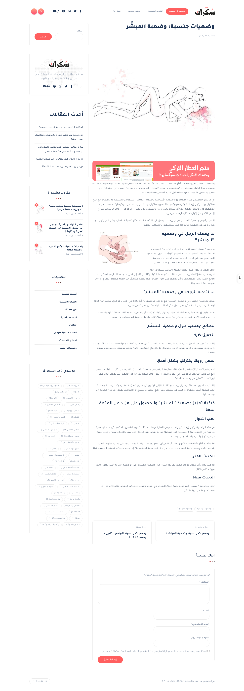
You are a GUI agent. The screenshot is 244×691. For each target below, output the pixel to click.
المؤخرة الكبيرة (45, 487)
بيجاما (76, 493)
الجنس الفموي (71, 430)
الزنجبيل (75, 462)
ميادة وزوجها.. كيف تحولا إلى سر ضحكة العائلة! (59, 159)
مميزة (76, 518)
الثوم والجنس (57, 417)
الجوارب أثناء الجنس (70, 443)
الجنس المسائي (48, 430)
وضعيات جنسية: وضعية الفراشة (187, 533)
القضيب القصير (55, 480)
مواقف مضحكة (57, 518)
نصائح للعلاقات (68, 340)
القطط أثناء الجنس (70, 487)
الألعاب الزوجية (72, 411)
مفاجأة (75, 512)
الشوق (59, 462)
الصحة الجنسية (155, 11)
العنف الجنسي (48, 474)
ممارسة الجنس (56, 512)
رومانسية (59, 493)
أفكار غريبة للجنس (49, 386)
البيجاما (52, 411)
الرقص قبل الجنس (54, 455)
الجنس (75, 424)
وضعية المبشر (185, 509)
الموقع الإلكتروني (200, 638)
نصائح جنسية (72, 525)
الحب (52, 449)
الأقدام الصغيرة (51, 405)
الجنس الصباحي (56, 424)
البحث (80, 31)
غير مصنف (71, 309)
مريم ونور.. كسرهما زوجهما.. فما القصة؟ (62, 167)
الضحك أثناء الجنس (70, 468)
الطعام (48, 468)
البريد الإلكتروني (200, 624)
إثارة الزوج (61, 392)
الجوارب (50, 436)
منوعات (72, 325)
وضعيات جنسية (204, 509)
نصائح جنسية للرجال (65, 333)
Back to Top (41, 681)
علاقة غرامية (53, 499)
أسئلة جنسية (134, 11)
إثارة (76, 392)
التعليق (204, 582)
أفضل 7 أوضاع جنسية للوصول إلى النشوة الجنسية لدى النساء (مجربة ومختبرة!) (66, 228)
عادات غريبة (73, 499)
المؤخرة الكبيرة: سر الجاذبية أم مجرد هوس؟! (61, 127)
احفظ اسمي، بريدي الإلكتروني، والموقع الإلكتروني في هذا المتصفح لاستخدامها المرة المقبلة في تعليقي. (154, 651)
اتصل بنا (117, 11)
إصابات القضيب (71, 398)
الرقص (75, 455)
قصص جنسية (69, 317)
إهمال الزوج (73, 405)
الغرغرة (75, 480)
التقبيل (75, 417)
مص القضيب (50, 506)
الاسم (205, 610)
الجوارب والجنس (71, 449)
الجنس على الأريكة (70, 436)
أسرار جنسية (73, 386)
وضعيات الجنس (177, 11)
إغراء (53, 398)
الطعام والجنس (71, 474)
